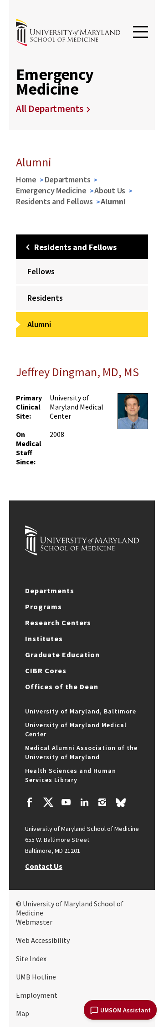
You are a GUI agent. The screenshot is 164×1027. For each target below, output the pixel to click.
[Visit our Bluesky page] (121, 804)
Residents (45, 298)
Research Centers (58, 622)
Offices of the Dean (61, 686)
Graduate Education (62, 654)
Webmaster (34, 921)
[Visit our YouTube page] (66, 803)
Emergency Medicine (51, 190)
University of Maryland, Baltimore (80, 711)
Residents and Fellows (54, 201)
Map (22, 1013)
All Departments (49, 108)
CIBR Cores (46, 670)
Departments (68, 179)
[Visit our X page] (47, 803)
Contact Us (43, 866)
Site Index (31, 958)
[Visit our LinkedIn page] (84, 803)
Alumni (39, 324)
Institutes (44, 638)
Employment (36, 995)
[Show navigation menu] (140, 32)
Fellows (41, 271)
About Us (109, 190)
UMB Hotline (36, 976)
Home (26, 179)
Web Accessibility (43, 940)
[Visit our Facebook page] (29, 803)
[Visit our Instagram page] (102, 803)
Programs (43, 606)
